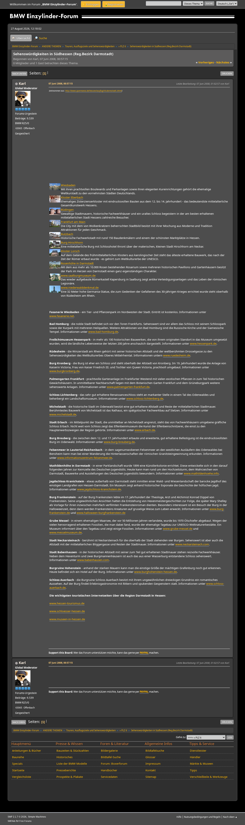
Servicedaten (109, 777)
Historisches (64, 757)
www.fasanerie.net (61, 316)
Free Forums (25, 821)
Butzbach (67, 234)
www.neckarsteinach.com (192, 544)
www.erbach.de (145, 430)
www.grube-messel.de (177, 528)
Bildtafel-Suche (111, 757)
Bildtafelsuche (154, 750)
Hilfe (178, 816)
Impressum (153, 763)
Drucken (227, 73)
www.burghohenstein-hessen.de (155, 572)
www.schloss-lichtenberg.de (144, 398)
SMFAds (12, 821)
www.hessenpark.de (203, 343)
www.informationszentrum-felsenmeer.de (84, 458)
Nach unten (19, 73)
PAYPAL (144, 652)
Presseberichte (66, 770)
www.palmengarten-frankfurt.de (128, 387)
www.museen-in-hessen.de (67, 619)
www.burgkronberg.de (64, 371)
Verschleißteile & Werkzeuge (208, 777)
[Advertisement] (118, 673)
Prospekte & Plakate (69, 777)
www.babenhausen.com (93, 560)
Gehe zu (180, 737)
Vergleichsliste (21, 777)
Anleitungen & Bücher (26, 750)
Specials (17, 763)
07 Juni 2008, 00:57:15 (61, 83)
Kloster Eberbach (72, 197)
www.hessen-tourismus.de (66, 603)
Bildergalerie (109, 750)
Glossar (150, 757)
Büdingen (67, 209)
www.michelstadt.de (62, 414)
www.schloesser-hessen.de (67, 611)
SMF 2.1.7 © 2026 (17, 816)
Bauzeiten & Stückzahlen (72, 750)
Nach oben (18, 722)
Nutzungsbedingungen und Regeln (202, 816)
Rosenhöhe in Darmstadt (77, 263)
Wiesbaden (68, 185)
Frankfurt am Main (73, 222)
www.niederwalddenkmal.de (80, 287)
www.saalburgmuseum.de (78, 275)
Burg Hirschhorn (72, 242)
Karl (22, 83)
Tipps (193, 770)
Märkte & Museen (201, 763)
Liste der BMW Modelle (71, 763)
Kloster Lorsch (70, 251)
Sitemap (150, 777)
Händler (195, 757)
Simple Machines (37, 816)
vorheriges (205, 62)
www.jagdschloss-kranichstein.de (99, 489)
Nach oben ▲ (230, 816)
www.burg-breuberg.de (119, 442)
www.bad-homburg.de (103, 332)
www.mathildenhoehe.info (201, 473)
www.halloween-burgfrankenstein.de (101, 513)
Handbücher (109, 770)
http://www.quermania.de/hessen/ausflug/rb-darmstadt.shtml (93, 90)
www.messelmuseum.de (65, 532)
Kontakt (150, 770)
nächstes (224, 62)
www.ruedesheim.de (176, 355)
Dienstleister (198, 750)
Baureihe (18, 757)
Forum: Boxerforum (114, 763)
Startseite (18, 770)
